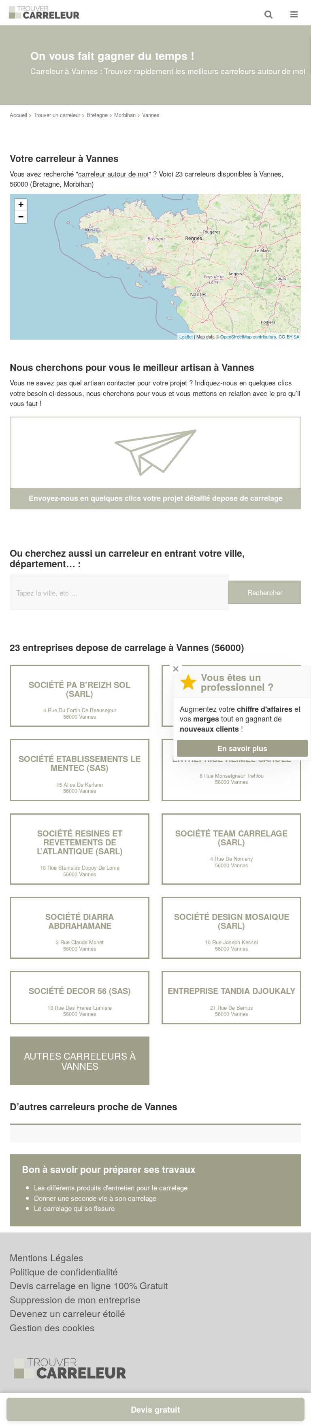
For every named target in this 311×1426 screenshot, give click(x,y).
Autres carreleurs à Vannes (80, 1061)
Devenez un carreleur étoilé (67, 1313)
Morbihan (125, 115)
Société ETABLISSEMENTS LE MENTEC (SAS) (80, 763)
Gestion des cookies (52, 1327)
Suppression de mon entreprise (75, 1299)
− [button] (20, 217)
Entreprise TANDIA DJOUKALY (231, 990)
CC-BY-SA (289, 336)
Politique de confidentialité (64, 1271)
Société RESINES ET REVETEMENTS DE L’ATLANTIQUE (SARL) (80, 842)
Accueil (18, 115)
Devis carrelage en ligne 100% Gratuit (89, 1285)
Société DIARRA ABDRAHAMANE (79, 921)
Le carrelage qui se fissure (74, 1208)
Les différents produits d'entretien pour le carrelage (110, 1187)
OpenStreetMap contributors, (249, 336)
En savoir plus (242, 748)
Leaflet (186, 336)
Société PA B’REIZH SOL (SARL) (79, 689)
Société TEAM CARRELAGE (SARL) (231, 837)
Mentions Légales (46, 1257)
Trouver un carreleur (57, 115)
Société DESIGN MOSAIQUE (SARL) (231, 921)
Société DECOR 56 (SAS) (80, 990)
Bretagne (97, 115)
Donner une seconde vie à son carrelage (95, 1198)
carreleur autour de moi (113, 173)
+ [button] (20, 205)
